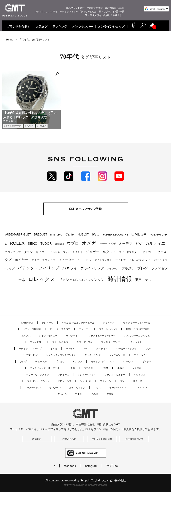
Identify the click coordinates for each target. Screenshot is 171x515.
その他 (94, 394)
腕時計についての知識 (137, 329)
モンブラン (55, 387)
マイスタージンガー (111, 342)
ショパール (85, 381)
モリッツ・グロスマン (102, 361)
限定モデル (143, 280)
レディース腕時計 (32, 329)
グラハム (62, 394)
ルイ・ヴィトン (77, 387)
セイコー (148, 252)
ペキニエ (88, 368)
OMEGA (138, 234)
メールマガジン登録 (88, 208)
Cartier (70, 234)
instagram (91, 465)
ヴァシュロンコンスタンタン (81, 280)
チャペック (108, 322)
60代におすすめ (13, 126)
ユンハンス (128, 361)
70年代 (30, 126)
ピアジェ (146, 361)
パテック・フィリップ (38, 268)
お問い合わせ (69, 439)
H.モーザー (139, 381)
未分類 (110, 394)
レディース (63, 374)
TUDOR (46, 243)
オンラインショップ (111, 26)
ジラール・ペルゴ (108, 329)
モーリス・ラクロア (60, 329)
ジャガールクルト (73, 252)
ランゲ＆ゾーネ (117, 355)
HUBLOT (83, 234)
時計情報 (120, 278)
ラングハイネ (73, 335)
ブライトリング (92, 268)
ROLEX (42, 126)
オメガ (89, 243)
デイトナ (120, 260)
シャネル (55, 252)
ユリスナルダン (33, 387)
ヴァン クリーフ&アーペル (136, 322)
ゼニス (161, 252)
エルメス (26, 335)
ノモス (71, 368)
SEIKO (32, 243)
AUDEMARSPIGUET (18, 234)
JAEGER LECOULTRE (115, 234)
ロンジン (77, 361)
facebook (70, 465)
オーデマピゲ (107, 243)
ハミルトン (141, 387)
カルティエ (155, 243)
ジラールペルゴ (60, 342)
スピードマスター (129, 252)
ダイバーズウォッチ (43, 260)
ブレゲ (142, 268)
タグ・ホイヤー (16, 260)
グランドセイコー (35, 252)
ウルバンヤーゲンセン (38, 381)
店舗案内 (36, 439)
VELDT (79, 394)
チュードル (84, 260)
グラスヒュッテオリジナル (102, 335)
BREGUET (40, 234)
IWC (95, 234)
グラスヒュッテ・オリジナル (45, 368)
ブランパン (112, 268)
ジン (122, 381)
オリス (97, 387)
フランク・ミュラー (114, 374)
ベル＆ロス (139, 374)
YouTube (59, 244)
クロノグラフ (13, 252)
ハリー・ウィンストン (37, 374)
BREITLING (56, 234)
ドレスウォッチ (140, 260)
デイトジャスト (103, 260)
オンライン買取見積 (102, 439)
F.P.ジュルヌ (64, 381)
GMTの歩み (27, 322)
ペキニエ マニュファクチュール (78, 322)
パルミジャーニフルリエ (137, 335)
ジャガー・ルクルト (101, 252)
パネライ (69, 268)
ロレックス (41, 279)
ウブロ (73, 243)
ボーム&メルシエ (118, 387)
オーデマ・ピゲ (130, 243)
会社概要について (134, 439)
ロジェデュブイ (85, 342)
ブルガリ (128, 268)
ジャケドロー (36, 342)
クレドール (47, 322)
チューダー (66, 260)
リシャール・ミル (87, 374)
